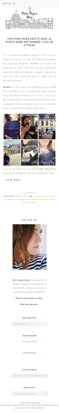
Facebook (29, 353)
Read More (13, 180)
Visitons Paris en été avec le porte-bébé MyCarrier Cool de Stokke (29, 42)
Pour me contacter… (29, 304)
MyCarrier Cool (13, 199)
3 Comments (29, 193)
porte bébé (24, 199)
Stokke (34, 63)
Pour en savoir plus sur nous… (29, 298)
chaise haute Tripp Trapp (43, 95)
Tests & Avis (22, 196)
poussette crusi (35, 199)
